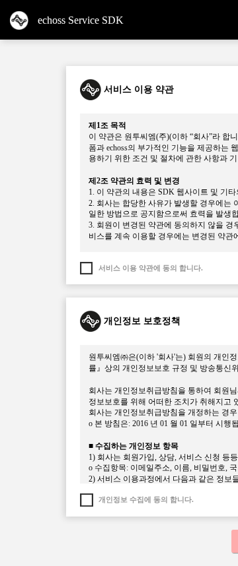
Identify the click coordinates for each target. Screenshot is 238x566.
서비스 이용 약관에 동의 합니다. (151, 268)
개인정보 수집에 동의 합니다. (146, 499)
